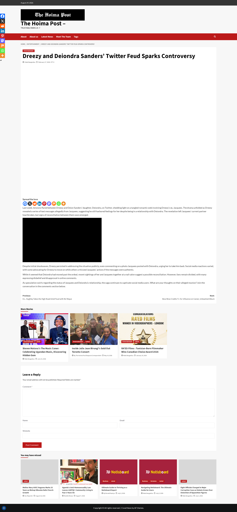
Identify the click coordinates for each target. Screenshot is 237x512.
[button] (214, 36)
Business (105, 481)
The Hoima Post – (43, 23)
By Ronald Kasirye (109, 493)
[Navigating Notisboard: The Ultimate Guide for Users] (158, 471)
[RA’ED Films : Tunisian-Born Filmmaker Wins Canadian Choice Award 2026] (143, 329)
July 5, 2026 (121, 493)
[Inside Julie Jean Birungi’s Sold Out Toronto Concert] (94, 329)
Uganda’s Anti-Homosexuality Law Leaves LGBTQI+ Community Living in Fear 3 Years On (77, 490)
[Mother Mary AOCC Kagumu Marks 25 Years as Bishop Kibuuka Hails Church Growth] (39, 471)
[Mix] (54, 203)
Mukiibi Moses (68, 496)
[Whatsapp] (59, 203)
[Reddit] (34, 203)
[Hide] (1, 60)
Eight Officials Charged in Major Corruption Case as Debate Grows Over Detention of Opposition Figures (197, 490)
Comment (27, 386)
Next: (188, 297)
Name (25, 420)
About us (34, 36)
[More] (63, 203)
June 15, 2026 (41, 359)
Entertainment (28, 51)
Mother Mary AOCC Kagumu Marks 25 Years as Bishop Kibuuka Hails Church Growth (38, 490)
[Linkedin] (39, 203)
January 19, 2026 (141, 356)
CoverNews (126, 508)
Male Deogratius (30, 62)
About (24, 36)
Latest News (47, 36)
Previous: (47, 297)
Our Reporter (29, 496)
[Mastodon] (49, 203)
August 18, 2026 (40, 496)
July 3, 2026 (199, 496)
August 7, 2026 (80, 496)
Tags (76, 36)
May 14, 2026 (108, 356)
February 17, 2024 (44, 62)
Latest (38, 342)
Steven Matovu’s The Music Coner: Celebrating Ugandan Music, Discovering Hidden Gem (44, 352)
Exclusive (154, 481)
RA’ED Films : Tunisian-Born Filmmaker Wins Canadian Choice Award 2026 (142, 350)
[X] (30, 203)
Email (122, 420)
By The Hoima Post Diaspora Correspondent (87, 356)
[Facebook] (25, 203)
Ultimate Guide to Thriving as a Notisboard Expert (114, 488)
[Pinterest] (44, 203)
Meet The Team (63, 36)
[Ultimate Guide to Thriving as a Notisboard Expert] (118, 471)
